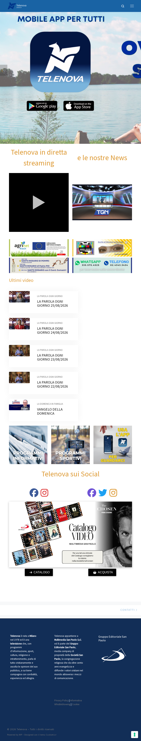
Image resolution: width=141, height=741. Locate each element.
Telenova (22, 729)
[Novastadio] (102, 495)
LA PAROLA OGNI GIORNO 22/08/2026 (52, 384)
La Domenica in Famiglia (50, 403)
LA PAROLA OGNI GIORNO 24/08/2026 (52, 330)
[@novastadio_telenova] (113, 495)
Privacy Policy (61, 700)
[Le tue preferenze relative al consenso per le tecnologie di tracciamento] (134, 734)
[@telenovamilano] (34, 495)
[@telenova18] (44, 495)
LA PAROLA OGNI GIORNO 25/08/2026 (52, 303)
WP (20, 734)
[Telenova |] (17, 5)
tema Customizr (48, 734)
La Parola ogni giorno (50, 296)
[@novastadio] (91, 495)
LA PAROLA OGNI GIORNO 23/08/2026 (52, 357)
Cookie (75, 704)
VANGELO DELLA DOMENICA (50, 411)
